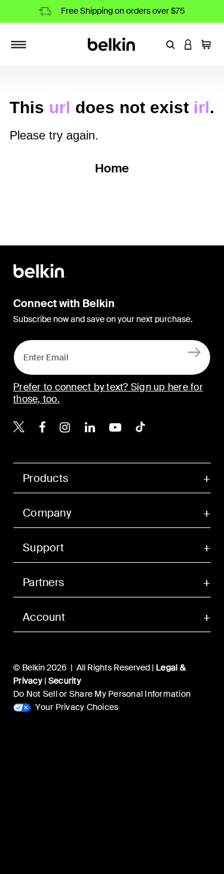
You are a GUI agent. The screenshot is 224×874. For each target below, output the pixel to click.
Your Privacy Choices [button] (75, 707)
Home (112, 168)
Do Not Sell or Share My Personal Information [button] (102, 693)
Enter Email (42, 354)
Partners (43, 582)
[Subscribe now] (194, 351)
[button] (170, 44)
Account (44, 617)
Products (45, 478)
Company (47, 513)
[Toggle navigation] (18, 44)
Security (64, 680)
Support (43, 548)
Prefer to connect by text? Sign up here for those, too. (108, 393)
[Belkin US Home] (112, 43)
